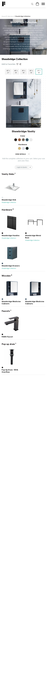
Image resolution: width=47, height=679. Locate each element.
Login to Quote (22, 167)
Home (4, 16)
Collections (11, 16)
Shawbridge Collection (9, 202)
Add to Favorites (8, 64)
